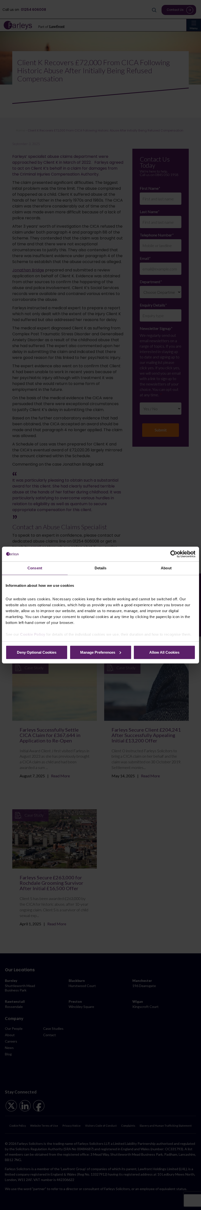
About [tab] (166, 568)
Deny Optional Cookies (36, 652)
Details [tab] (101, 568)
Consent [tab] (34, 568)
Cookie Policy (32, 634)
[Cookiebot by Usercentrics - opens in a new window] (173, 554)
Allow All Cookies (164, 652)
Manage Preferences (97, 652)
